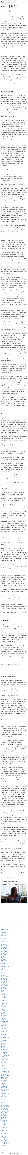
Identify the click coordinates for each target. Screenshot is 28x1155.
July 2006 (3, 1096)
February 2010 (4, 1033)
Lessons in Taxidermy (9, 505)
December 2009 (5, 1036)
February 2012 (4, 1021)
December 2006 (5, 1089)
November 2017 (4, 963)
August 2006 (4, 1095)
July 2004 (3, 1132)
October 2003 (4, 1145)
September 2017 (5, 966)
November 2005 (5, 1108)
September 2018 (5, 950)
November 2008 (5, 1055)
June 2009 (3, 1045)
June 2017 (3, 971)
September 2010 (5, 1022)
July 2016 (3, 987)
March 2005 (4, 1120)
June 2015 (3, 1006)
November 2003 (5, 1144)
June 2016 (3, 989)
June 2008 (3, 1062)
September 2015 (5, 1002)
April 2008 (3, 1065)
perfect (9, 11)
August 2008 (4, 1059)
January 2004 (4, 1141)
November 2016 (5, 981)
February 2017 (4, 977)
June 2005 (3, 1116)
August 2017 (4, 968)
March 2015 (3, 1011)
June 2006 (3, 1098)
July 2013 (3, 1014)
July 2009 (3, 1043)
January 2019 (4, 944)
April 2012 (3, 1018)
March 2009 (4, 1049)
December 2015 (5, 997)
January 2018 (4, 960)
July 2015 (3, 1005)
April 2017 (3, 974)
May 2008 (3, 1064)
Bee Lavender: (6, 1)
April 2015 (3, 1009)
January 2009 (4, 1052)
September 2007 (5, 1076)
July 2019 (3, 935)
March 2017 (3, 975)
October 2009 (4, 1039)
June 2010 (3, 1027)
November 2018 (5, 947)
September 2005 (5, 1111)
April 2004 (3, 1136)
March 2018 (3, 959)
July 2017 (3, 969)
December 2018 (5, 946)
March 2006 (4, 1102)
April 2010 (3, 1030)
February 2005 (4, 1121)
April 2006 (3, 1101)
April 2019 (3, 940)
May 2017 (3, 972)
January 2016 (4, 996)
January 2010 (4, 1034)
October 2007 (4, 1074)
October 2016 (4, 983)
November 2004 (5, 1126)
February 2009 (4, 1051)
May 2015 (3, 1008)
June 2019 (3, 937)
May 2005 (3, 1117)
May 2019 (3, 938)
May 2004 (3, 1135)
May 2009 (3, 1046)
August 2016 (4, 986)
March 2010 (4, 1031)
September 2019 (5, 932)
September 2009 (5, 1040)
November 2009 (5, 1037)
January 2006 (4, 1105)
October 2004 (4, 1127)
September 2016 (5, 984)
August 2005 (4, 1113)
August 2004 (4, 1130)
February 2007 (4, 1086)
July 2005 (3, 1114)
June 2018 (3, 955)
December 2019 (5, 931)
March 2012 (3, 1020)
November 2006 (5, 1090)
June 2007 (3, 1080)
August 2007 (4, 1077)
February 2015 (4, 1012)
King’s (20, 23)
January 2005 (4, 1123)
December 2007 (5, 1071)
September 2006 (5, 1093)
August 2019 (4, 934)
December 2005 (5, 1107)
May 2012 (3, 1017)
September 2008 (5, 1058)
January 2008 (4, 1070)
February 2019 (4, 943)
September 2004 (5, 1129)
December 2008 (5, 1053)
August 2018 (4, 952)
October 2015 (4, 1000)
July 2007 (3, 1079)
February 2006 (4, 1104)
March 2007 (4, 1085)
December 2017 (4, 962)
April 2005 (3, 1118)
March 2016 (3, 993)
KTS (19, 95)
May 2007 (3, 1082)
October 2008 (4, 1056)
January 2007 (4, 1087)
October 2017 (4, 965)
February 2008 (4, 1068)
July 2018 (3, 953)
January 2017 (4, 978)
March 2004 (4, 1138)
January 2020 (4, 929)
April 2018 (3, 957)
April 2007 (3, 1083)
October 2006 (4, 1092)
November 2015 (5, 999)
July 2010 (3, 1025)
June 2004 (3, 1133)
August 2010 (4, 1024)
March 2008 (4, 1067)
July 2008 (3, 1061)
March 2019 (3, 941)
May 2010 (3, 1028)
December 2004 (5, 1124)
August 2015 (4, 1003)
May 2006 (3, 1099)
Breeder (12, 827)
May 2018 (3, 956)
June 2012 (3, 1015)
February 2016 (4, 994)
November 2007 (5, 1073)
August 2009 (4, 1042)
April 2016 (3, 991)
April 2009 (3, 1048)
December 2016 (5, 980)
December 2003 (5, 1142)
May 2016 (3, 990)
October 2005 (4, 1110)
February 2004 (4, 1139)
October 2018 (4, 949)
